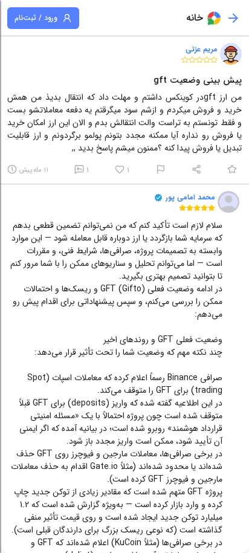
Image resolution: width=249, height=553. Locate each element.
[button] (231, 54)
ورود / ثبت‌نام (36, 18)
